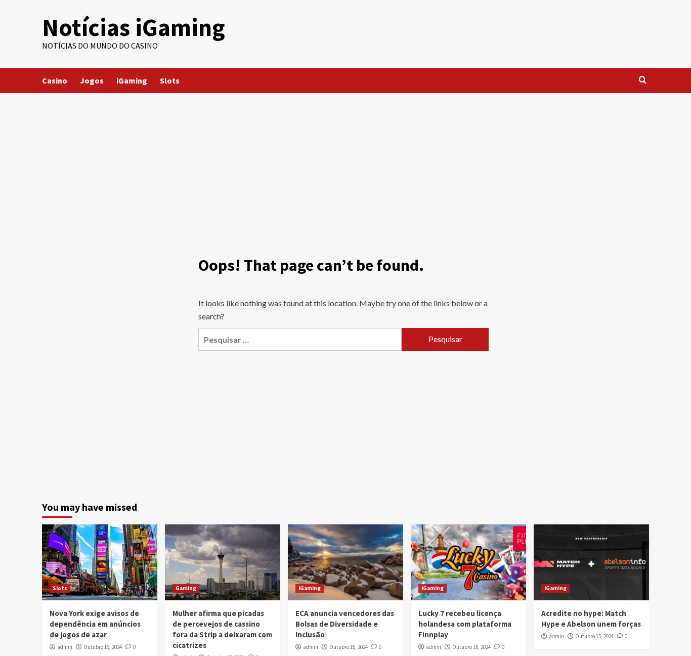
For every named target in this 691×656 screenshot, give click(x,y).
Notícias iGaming (133, 27)
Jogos (92, 80)
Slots (170, 80)
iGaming (131, 80)
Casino (54, 80)
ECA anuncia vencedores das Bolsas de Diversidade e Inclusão (344, 623)
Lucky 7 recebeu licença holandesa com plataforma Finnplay (464, 623)
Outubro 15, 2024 (348, 646)
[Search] (642, 80)
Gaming (186, 588)
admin (64, 646)
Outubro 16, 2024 (102, 646)
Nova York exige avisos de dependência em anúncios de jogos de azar (95, 623)
